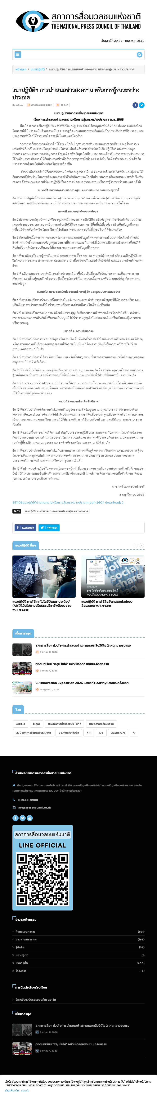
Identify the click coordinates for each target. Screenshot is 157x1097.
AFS (101, 733)
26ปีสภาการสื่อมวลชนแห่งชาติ (64, 724)
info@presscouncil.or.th (34, 807)
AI (134, 733)
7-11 (89, 733)
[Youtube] (30, 818)
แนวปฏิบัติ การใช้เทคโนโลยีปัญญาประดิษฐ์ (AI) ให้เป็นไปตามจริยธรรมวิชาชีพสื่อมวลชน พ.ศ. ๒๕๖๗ (41, 605)
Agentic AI (118, 733)
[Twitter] (23, 818)
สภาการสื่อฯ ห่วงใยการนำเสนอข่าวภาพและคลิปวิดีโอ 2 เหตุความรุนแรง (83, 645)
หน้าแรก (21, 69)
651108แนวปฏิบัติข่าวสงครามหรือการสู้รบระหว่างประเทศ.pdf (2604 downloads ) (67, 502)
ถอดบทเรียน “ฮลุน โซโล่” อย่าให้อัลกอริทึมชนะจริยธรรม (72, 663)
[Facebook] (15, 818)
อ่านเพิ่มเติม (12, 1090)
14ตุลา (36, 724)
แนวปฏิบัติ (38, 69)
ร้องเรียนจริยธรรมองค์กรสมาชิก (36, 999)
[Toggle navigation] (18, 54)
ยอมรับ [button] (25, 1090)
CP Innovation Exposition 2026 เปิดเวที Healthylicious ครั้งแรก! (82, 682)
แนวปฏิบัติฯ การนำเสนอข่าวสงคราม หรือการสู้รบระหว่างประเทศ (56, 511)
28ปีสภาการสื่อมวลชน (101, 724)
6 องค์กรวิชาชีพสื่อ (69, 733)
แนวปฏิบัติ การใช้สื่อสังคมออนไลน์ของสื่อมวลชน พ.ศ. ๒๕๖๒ (106, 603)
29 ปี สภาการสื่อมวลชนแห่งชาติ (33, 733)
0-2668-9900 (28, 800)
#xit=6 (20, 724)
